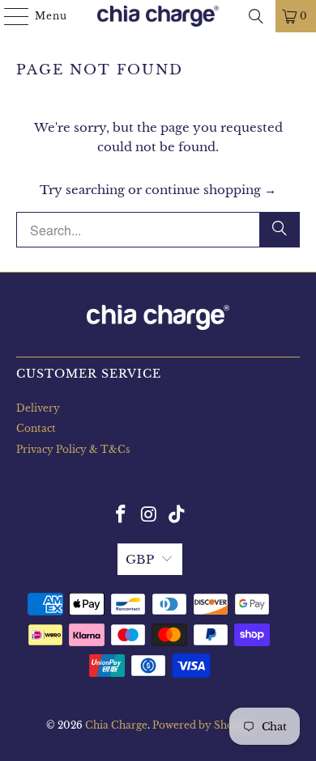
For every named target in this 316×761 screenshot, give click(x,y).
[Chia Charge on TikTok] (177, 515)
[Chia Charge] (158, 16)
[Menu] (8, 16)
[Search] (256, 16)
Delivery (38, 408)
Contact (36, 428)
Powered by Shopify (203, 725)
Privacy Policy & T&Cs (73, 449)
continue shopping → (210, 189)
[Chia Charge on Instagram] (149, 515)
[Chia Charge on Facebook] (121, 515)
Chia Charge (116, 725)
